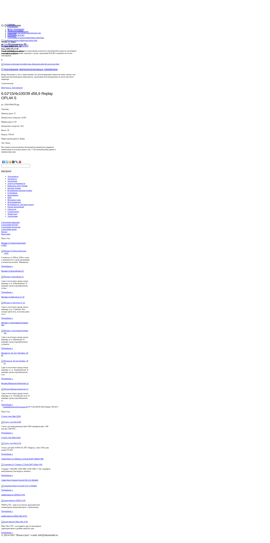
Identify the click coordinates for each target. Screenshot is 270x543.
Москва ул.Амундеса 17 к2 (12, 297)
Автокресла (12, 179)
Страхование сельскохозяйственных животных (26, 38)
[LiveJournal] (16, 162)
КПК (9, 197)
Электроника (13, 216)
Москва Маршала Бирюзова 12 (15, 383)
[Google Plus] (20, 162)
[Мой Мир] (13, 162)
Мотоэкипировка (14, 202)
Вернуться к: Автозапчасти (11, 88)
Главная (6, 407)
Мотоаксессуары (14, 200)
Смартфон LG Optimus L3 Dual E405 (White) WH (22, 459)
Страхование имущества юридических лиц (24, 33)
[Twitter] (6, 162)
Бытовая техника (14, 188)
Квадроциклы (13, 195)
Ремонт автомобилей (16, 207)
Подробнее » (7, 266)
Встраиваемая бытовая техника (20, 190)
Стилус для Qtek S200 (11, 416)
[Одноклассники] (10, 162)
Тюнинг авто (12, 214)
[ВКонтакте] (3, 162)
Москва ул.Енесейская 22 (12, 271)
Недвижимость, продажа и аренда (21, 204)
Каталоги (12, 407)
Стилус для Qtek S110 (11, 438)
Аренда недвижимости (16, 183)
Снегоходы (12, 209)
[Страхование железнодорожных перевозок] (30, 64)
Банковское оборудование (18, 186)
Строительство (13, 211)
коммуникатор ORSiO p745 (13, 495)
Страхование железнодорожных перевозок (29, 69)
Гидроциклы (12, 193)
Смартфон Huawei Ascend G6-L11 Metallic (19, 480)
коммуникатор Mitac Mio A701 (14, 516)
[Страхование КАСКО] (19, 40)
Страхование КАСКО (16, 35)
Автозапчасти (13, 176)
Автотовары (12, 181)
